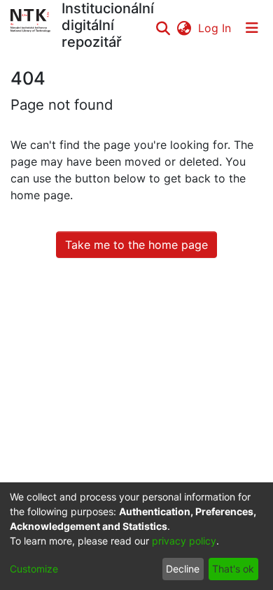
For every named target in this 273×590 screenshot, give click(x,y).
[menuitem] (183, 28)
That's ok (233, 569)
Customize (34, 569)
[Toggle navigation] (251, 28)
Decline (183, 569)
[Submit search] (163, 28)
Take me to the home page (136, 245)
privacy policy (184, 541)
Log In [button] (215, 28)
